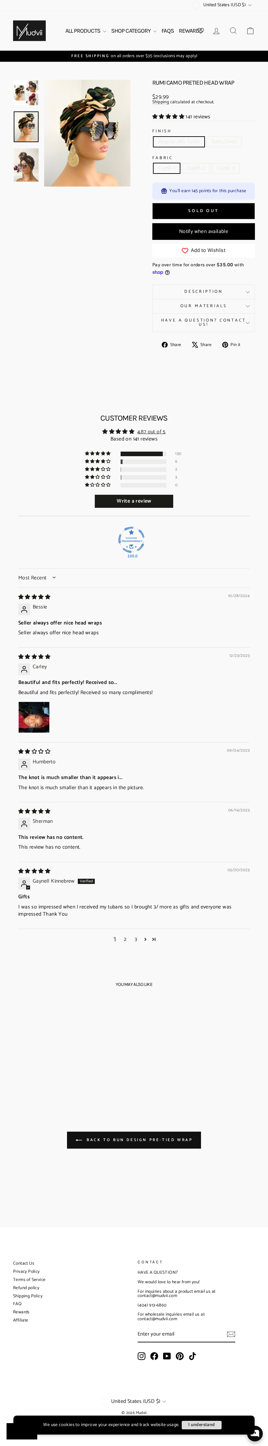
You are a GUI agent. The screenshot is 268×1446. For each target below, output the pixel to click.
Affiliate (20, 1320)
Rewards (21, 1312)
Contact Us (23, 1263)
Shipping (160, 102)
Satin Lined (224, 141)
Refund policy (26, 1288)
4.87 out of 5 (151, 431)
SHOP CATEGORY (131, 30)
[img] (34, 597)
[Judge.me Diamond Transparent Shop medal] (131, 540)
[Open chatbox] (255, 1433)
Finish (162, 131)
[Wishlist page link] (200, 30)
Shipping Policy (27, 1296)
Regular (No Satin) (179, 141)
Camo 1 (167, 168)
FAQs (167, 30)
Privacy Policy (26, 1271)
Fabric (162, 158)
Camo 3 (225, 168)
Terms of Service (29, 1279)
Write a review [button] (134, 501)
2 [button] (125, 939)
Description (203, 291)
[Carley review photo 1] (34, 717)
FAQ (17, 1304)
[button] (169, 116)
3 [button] (136, 939)
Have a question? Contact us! (203, 322)
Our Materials (203, 306)
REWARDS (191, 30)
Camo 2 (196, 168)
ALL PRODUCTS (83, 30)
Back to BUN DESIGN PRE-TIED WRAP (139, 1140)
